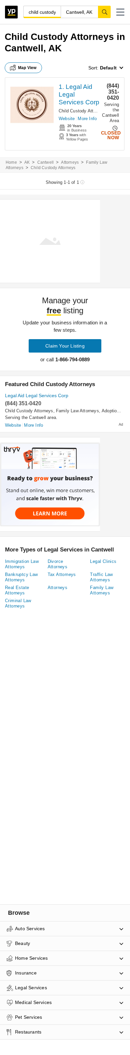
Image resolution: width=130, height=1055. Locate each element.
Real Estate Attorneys (17, 590)
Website (67, 118)
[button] (120, 12)
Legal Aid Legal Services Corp (36, 395)
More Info (87, 118)
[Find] (104, 12)
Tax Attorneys (62, 574)
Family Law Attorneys (77, 410)
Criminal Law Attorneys (18, 603)
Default (108, 67)
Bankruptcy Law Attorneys (21, 577)
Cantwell (45, 162)
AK (27, 162)
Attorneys (70, 162)
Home (11, 162)
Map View (27, 67)
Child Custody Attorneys (83, 110)
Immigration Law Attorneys (22, 564)
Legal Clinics (103, 561)
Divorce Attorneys (58, 564)
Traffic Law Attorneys (101, 577)
